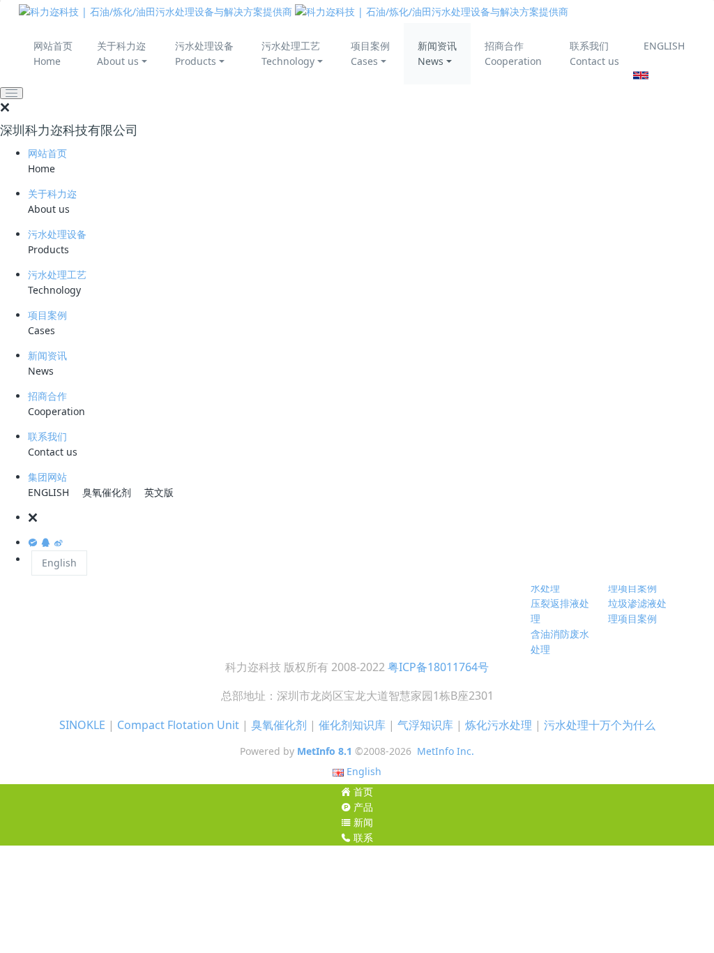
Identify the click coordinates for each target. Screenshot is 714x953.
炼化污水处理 (498, 725)
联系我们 (47, 436)
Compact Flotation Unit (178, 725)
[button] (371, 517)
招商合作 (47, 396)
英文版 (159, 492)
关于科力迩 (52, 193)
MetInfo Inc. (445, 751)
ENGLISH (664, 45)
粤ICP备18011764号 (438, 667)
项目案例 (47, 315)
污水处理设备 (57, 234)
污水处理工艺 (57, 274)
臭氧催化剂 (106, 492)
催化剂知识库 (352, 725)
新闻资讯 (47, 355)
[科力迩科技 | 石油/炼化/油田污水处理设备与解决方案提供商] (293, 11)
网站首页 (47, 153)
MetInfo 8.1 (324, 751)
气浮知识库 (425, 725)
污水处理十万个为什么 (599, 725)
